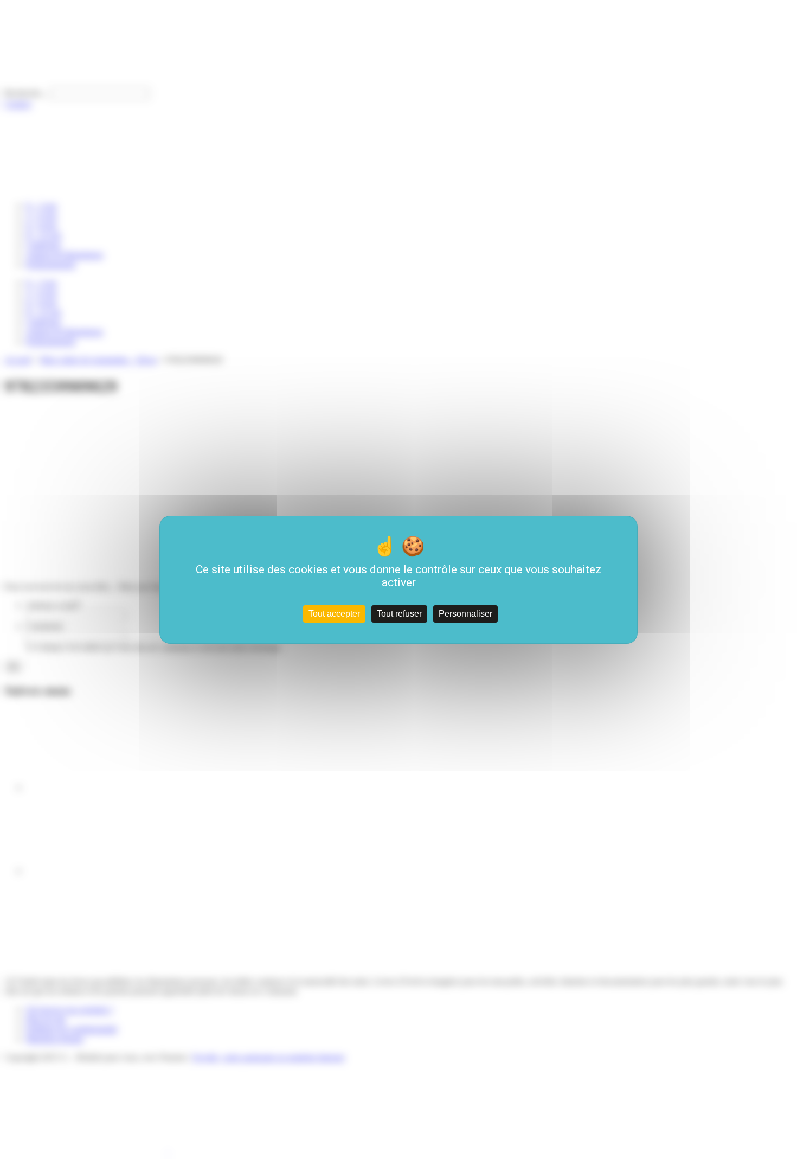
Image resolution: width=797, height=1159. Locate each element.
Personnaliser (465, 613)
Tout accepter (334, 613)
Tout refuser (399, 613)
